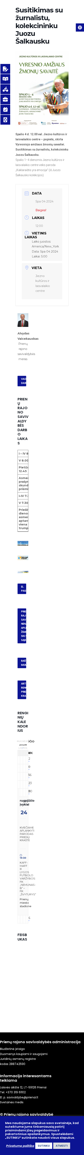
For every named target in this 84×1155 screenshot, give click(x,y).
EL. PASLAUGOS (23, 589)
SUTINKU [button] (44, 1146)
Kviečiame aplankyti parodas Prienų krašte (27, 834)
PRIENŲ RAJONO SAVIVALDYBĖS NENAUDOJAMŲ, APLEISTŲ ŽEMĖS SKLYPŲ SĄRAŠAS (23, 626)
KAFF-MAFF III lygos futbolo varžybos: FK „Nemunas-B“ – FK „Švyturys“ (28, 878)
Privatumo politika (20, 1146)
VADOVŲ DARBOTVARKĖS (23, 381)
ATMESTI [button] (62, 1146)
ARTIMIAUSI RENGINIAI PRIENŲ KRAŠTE (23, 690)
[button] (80, 27)
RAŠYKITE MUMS (23, 663)
